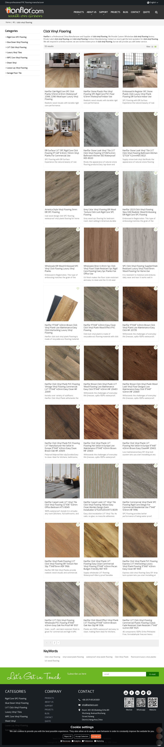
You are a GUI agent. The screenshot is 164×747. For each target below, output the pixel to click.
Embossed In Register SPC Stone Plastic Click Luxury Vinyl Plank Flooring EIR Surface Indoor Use (137, 94)
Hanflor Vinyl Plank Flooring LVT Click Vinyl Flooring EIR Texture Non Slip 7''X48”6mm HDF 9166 (61, 564)
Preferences (88, 741)
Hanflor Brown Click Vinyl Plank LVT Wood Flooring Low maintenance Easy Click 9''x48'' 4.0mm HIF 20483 (100, 387)
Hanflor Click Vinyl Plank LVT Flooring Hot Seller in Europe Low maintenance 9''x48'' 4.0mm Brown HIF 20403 (100, 447)
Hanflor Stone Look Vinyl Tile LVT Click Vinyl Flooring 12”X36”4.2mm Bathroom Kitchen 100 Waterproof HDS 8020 (99, 154)
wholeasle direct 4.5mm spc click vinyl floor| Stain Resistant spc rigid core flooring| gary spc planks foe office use (100, 270)
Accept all (96, 736)
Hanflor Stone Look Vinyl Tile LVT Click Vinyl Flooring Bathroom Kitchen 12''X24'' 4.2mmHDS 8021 (140, 153)
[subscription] (152, 674)
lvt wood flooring (52, 661)
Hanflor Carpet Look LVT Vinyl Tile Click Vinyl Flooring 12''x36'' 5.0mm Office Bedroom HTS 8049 (61, 505)
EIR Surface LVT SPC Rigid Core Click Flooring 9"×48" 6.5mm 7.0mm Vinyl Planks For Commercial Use (62, 153)
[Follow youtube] (126, 693)
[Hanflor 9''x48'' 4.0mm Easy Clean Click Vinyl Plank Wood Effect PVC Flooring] (101, 304)
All (14, 22)
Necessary (66, 741)
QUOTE (146, 12)
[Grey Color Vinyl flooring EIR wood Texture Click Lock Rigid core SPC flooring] (101, 188)
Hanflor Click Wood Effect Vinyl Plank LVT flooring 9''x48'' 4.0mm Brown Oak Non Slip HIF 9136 (101, 623)
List (152, 46)
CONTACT (135, 12)
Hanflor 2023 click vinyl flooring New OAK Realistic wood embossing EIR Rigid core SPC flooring (139, 212)
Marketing (100, 741)
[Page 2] (58, 643)
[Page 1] (46, 643)
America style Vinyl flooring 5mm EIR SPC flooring (61, 210)
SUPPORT (103, 12)
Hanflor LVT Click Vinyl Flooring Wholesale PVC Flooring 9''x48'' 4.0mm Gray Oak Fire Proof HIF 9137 (61, 623)
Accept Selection (81, 736)
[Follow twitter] (143, 693)
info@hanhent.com (90, 705)
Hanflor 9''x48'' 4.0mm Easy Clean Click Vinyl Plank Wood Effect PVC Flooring (100, 328)
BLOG (125, 12)
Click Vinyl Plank (121, 657)
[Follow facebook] (131, 693)
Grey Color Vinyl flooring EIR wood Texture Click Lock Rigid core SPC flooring (100, 212)
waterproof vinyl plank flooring (99, 657)
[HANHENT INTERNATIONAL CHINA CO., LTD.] (24, 12)
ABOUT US (91, 12)
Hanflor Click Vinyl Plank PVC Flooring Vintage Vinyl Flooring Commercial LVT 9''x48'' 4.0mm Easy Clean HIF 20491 (62, 388)
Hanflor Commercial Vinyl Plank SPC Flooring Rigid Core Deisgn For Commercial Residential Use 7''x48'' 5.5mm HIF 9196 (139, 506)
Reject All (67, 736)
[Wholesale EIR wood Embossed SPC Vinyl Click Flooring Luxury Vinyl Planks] (62, 245)
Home (8, 22)
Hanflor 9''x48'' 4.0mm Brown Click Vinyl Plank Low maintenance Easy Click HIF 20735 (139, 328)
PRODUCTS (79, 12)
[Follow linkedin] (137, 693)
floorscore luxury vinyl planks (143, 657)
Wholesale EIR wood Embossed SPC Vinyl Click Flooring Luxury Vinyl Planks (61, 268)
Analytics (77, 741)
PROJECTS (115, 12)
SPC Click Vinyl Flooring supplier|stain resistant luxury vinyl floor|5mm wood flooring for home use (140, 268)
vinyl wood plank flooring (73, 657)
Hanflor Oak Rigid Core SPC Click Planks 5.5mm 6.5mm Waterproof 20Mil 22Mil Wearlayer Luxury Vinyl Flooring (61, 95)
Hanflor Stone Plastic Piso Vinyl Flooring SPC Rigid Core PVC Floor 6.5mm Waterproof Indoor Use (99, 94)
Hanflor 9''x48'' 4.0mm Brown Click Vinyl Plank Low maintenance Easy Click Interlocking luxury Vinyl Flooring (61, 329)
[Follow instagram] (149, 693)
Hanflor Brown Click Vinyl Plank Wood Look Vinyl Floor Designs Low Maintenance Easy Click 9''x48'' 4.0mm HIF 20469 (140, 388)
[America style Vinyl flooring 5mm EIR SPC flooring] (62, 188)
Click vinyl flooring (52, 657)
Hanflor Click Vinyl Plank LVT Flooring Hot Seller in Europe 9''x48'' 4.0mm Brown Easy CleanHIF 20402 (139, 446)
